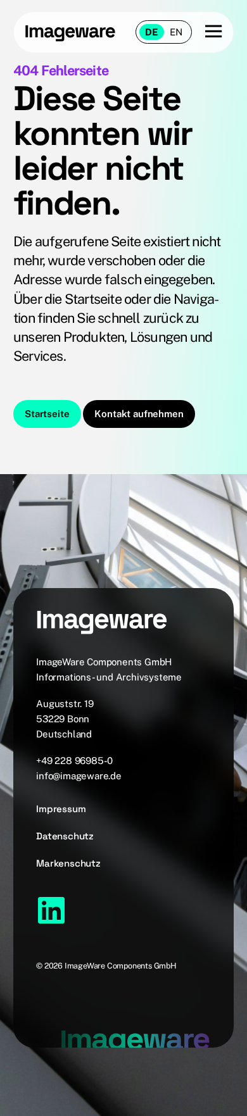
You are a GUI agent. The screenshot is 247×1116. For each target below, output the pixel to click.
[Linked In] (51, 910)
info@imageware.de (79, 775)
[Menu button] (207, 32)
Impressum (61, 809)
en (176, 32)
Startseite (47, 413)
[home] (70, 32)
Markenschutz (68, 863)
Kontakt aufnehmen (138, 413)
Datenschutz (65, 836)
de (151, 32)
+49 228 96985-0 (74, 760)
